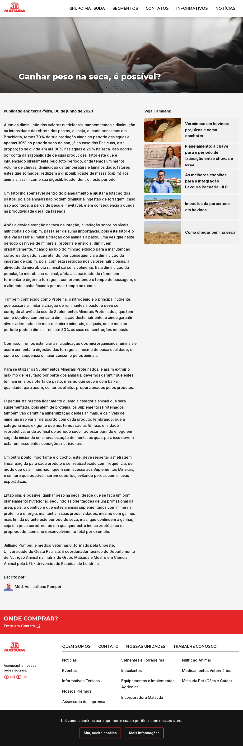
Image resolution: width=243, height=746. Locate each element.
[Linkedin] (25, 678)
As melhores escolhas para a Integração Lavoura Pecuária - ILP (206, 181)
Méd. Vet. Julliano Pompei (38, 586)
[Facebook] (7, 678)
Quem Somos (76, 646)
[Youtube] (19, 678)
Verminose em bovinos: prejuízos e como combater (207, 129)
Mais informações (144, 733)
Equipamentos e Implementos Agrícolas (147, 683)
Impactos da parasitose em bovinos (207, 206)
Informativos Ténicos (81, 680)
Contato (108, 646)
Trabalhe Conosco (195, 646)
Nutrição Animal (196, 660)
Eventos (69, 670)
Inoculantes (131, 670)
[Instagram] (13, 678)
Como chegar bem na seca (210, 232)
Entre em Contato (19, 626)
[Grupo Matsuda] (21, 13)
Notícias (225, 8)
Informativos (192, 8)
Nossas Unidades (145, 646)
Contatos (157, 8)
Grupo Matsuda (87, 8)
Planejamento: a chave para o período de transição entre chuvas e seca (209, 155)
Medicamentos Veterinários (206, 670)
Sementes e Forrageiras (142, 660)
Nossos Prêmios (76, 691)
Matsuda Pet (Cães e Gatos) (207, 680)
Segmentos (125, 8)
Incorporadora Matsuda (142, 697)
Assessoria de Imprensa (83, 701)
